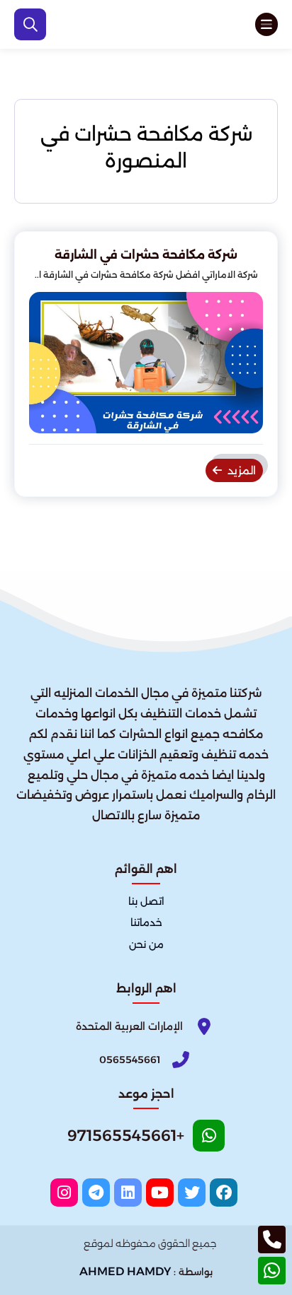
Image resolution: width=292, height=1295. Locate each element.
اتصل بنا (146, 902)
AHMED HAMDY (125, 1271)
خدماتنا (146, 923)
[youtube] (160, 1192)
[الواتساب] (272, 1271)
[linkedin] (128, 1192)
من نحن (146, 944)
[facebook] (223, 1192)
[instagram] (64, 1192)
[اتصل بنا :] (272, 1239)
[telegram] (96, 1192)
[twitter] (192, 1192)
